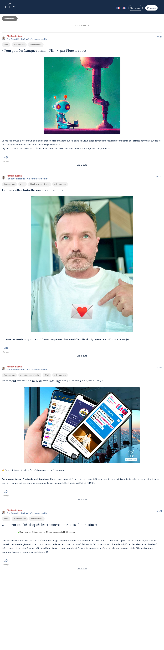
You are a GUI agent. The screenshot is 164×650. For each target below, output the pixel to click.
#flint (6, 44)
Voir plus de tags (82, 25)
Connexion (135, 8)
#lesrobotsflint (20, 519)
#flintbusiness (36, 44)
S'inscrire (151, 8)
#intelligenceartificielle (39, 184)
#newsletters (19, 44)
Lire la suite (82, 165)
